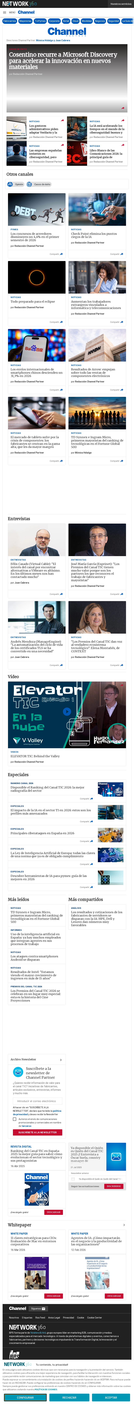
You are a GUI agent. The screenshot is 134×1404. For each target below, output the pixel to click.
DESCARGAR (53, 1212)
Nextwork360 (38, 1332)
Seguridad (96, 21)
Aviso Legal (54, 1317)
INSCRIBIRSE (114, 1186)
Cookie (80, 1317)
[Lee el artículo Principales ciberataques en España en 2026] (67, 835)
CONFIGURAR (25, 1397)
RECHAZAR (69, 1397)
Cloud (58, 21)
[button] (9, 12)
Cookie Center (94, 1317)
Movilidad (70, 21)
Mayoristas (8, 21)
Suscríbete (37, 1132)
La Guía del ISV (112, 21)
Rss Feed (40, 1317)
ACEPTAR (111, 1397)
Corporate (37, 21)
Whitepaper (19, 1225)
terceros (26, 1126)
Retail (49, 21)
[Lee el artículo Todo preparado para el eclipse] (37, 293)
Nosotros (14, 1317)
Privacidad (68, 1317)
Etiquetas (27, 1317)
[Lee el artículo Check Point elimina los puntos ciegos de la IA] (97, 225)
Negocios (83, 21)
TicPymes (23, 21)
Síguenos (36, 1308)
